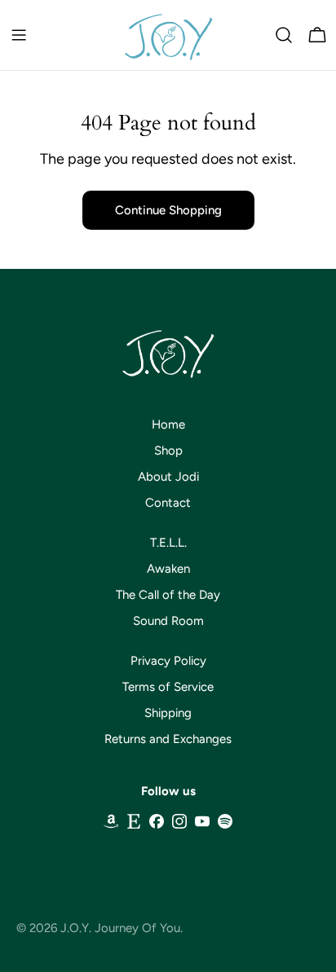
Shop (168, 450)
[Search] (283, 35)
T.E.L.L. (168, 542)
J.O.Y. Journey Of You (120, 928)
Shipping (168, 713)
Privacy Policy (168, 660)
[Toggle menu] (18, 35)
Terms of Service (168, 687)
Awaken (168, 568)
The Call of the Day (168, 594)
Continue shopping (168, 210)
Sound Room (168, 621)
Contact (168, 502)
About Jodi (168, 476)
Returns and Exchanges (168, 739)
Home (168, 424)
